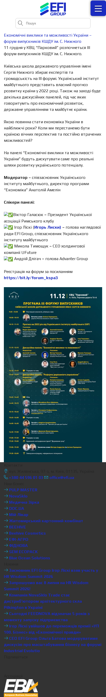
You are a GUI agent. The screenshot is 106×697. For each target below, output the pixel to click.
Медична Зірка (23, 502)
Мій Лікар (18, 514)
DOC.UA (16, 508)
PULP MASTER (22, 489)
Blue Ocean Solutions (29, 557)
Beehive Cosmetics (27, 533)
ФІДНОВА (18, 545)
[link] (47, 227)
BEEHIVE (17, 527)
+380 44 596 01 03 (25, 477)
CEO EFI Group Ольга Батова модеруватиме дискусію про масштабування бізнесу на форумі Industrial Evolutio (52, 644)
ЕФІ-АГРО (18, 539)
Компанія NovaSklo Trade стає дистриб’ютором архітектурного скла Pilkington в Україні (43, 601)
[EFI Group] (53, 9)
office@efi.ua (61, 477)
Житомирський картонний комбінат (45, 520)
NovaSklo (18, 496)
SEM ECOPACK (23, 551)
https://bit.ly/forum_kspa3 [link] (31, 277)
